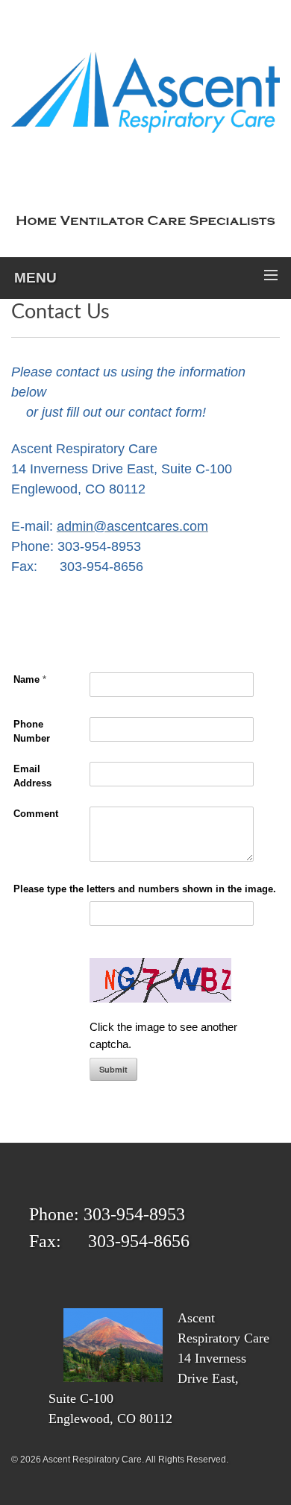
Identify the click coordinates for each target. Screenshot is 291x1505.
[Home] (145, 233)
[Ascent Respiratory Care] (145, 33)
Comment (35, 813)
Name (29, 679)
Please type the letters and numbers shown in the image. (144, 889)
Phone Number (31, 732)
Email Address (32, 776)
